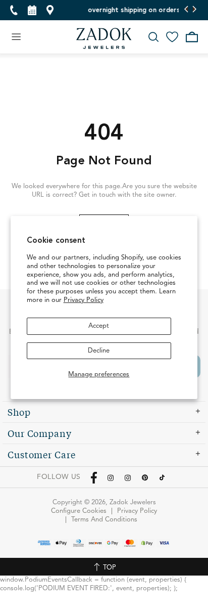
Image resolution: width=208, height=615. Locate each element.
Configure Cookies (79, 511)
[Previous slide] (186, 10)
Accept (98, 326)
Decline (99, 350)
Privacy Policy (83, 300)
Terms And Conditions (104, 519)
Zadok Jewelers (104, 38)
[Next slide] (194, 10)
